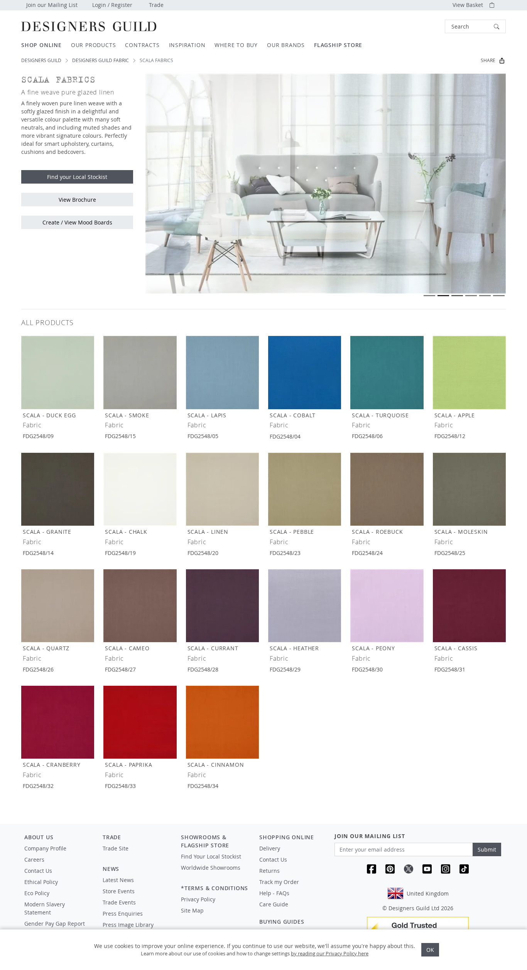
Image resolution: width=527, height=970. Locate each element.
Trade (156, 4)
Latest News (118, 880)
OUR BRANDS (286, 45)
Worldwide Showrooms (210, 867)
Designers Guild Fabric (100, 60)
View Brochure (77, 199)
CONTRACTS (142, 45)
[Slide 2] (443, 295)
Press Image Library (128, 924)
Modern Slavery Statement (44, 908)
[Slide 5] (485, 295)
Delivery (269, 848)
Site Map (192, 910)
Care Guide (273, 904)
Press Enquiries (123, 913)
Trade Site (115, 848)
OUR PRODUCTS (93, 45)
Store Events (119, 891)
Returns (269, 870)
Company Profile (45, 848)
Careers (34, 859)
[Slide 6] (499, 295)
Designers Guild (41, 60)
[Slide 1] (429, 295)
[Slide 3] (457, 295)
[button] (475, 26)
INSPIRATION (187, 45)
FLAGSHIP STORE (338, 45)
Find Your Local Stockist (211, 856)
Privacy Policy (198, 899)
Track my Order (279, 882)
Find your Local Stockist (77, 177)
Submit (487, 849)
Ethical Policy (41, 882)
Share (488, 60)
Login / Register (112, 4)
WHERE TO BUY (236, 45)
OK (430, 949)
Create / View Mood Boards (77, 222)
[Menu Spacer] (136, 855)
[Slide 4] (471, 295)
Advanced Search (427, 26)
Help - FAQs (274, 893)
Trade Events (119, 902)
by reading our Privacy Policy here (329, 953)
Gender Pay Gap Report (54, 923)
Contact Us (38, 870)
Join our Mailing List (52, 4)
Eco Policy (36, 893)
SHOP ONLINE (41, 45)
